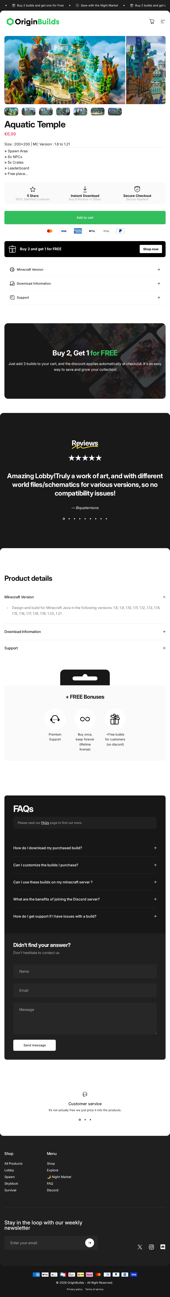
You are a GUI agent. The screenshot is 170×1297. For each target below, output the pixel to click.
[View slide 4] (79, 519)
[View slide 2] (69, 519)
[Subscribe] (89, 1242)
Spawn (9, 1177)
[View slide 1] (63, 519)
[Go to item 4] (63, 111)
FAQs (45, 823)
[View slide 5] (85, 519)
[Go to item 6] (97, 111)
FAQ (50, 1183)
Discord (52, 1190)
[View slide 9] (106, 519)
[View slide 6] (90, 519)
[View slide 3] (74, 519)
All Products (13, 1163)
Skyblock (11, 1183)
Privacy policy (75, 1289)
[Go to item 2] (28, 111)
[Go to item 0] (11, 111)
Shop (51, 1163)
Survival (10, 1190)
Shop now (150, 249)
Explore (52, 1170)
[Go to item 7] (115, 111)
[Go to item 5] (80, 111)
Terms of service (94, 1289)
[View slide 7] (95, 519)
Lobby (9, 1170)
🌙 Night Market (59, 1177)
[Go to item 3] (46, 111)
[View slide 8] (101, 519)
